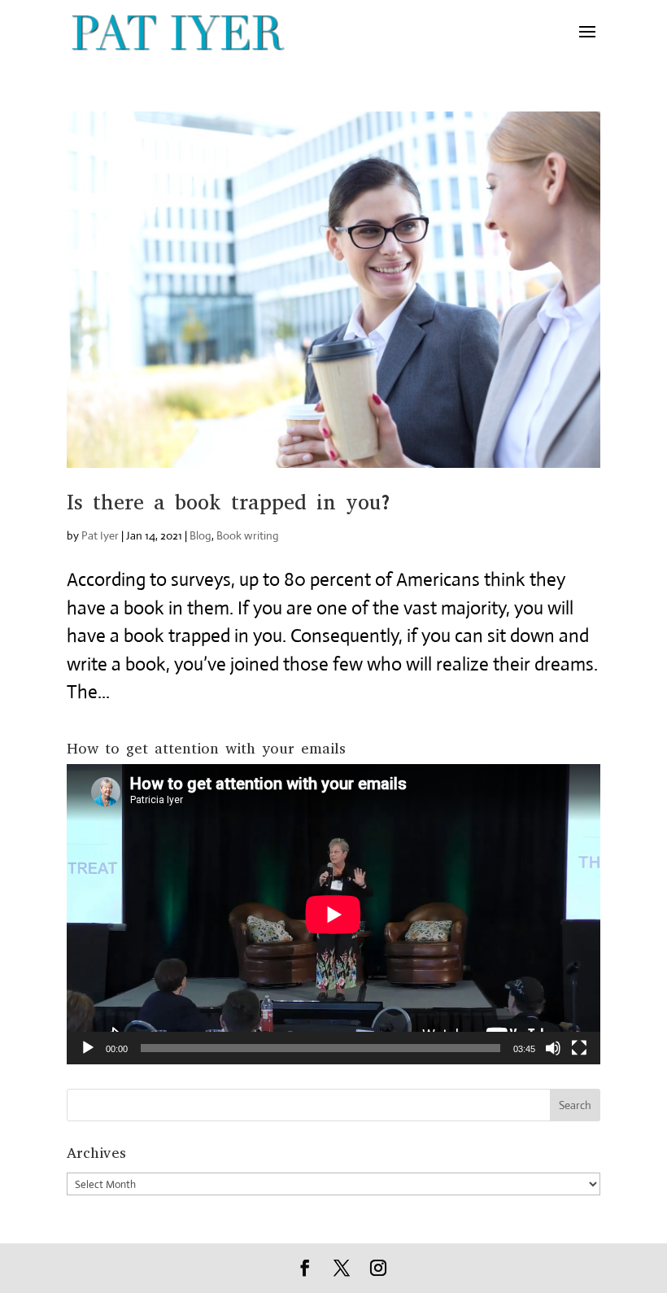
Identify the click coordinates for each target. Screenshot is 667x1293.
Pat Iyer (100, 535)
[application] (333, 914)
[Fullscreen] (579, 1048)
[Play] (88, 1048)
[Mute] (553, 1048)
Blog (200, 535)
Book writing (247, 535)
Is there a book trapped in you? (230, 502)
